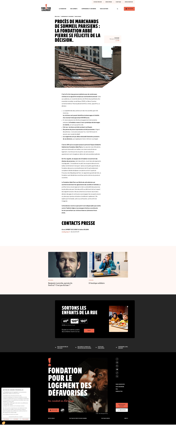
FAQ (117, 389)
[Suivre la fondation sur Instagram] (122, 362)
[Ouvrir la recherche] (117, 9)
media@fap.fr (66, 232)
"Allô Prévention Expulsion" (121, 405)
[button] (3, 423)
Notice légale (51, 418)
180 (83, 321)
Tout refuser (6, 419)
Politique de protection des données (78, 418)
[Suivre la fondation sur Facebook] (122, 359)
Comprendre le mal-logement (123, 347)
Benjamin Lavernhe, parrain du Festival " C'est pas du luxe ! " (60, 284)
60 (65, 321)
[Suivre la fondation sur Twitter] (122, 376)
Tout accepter (25, 419)
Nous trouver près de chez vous (62, 347)
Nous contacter (120, 384)
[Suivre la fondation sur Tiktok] (122, 372)
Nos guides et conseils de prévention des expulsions (84, 347)
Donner (89, 330)
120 (75, 321)
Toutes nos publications (101, 347)
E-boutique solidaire (97, 283)
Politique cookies (105, 418)
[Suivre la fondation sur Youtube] (122, 369)
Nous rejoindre (120, 386)
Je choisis (16, 419)
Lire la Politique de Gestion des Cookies (10, 414)
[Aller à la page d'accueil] (48, 7)
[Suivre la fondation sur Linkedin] (122, 366)
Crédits (126, 418)
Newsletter (119, 391)
